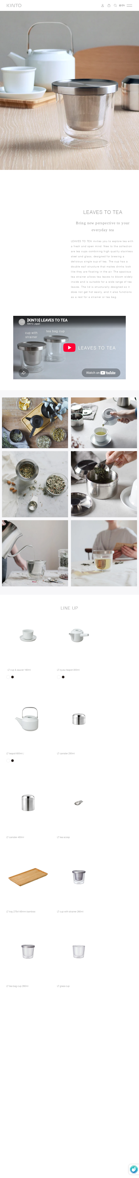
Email (17, 1063)
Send (119, 1083)
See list (114, 1091)
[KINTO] (14, 5)
